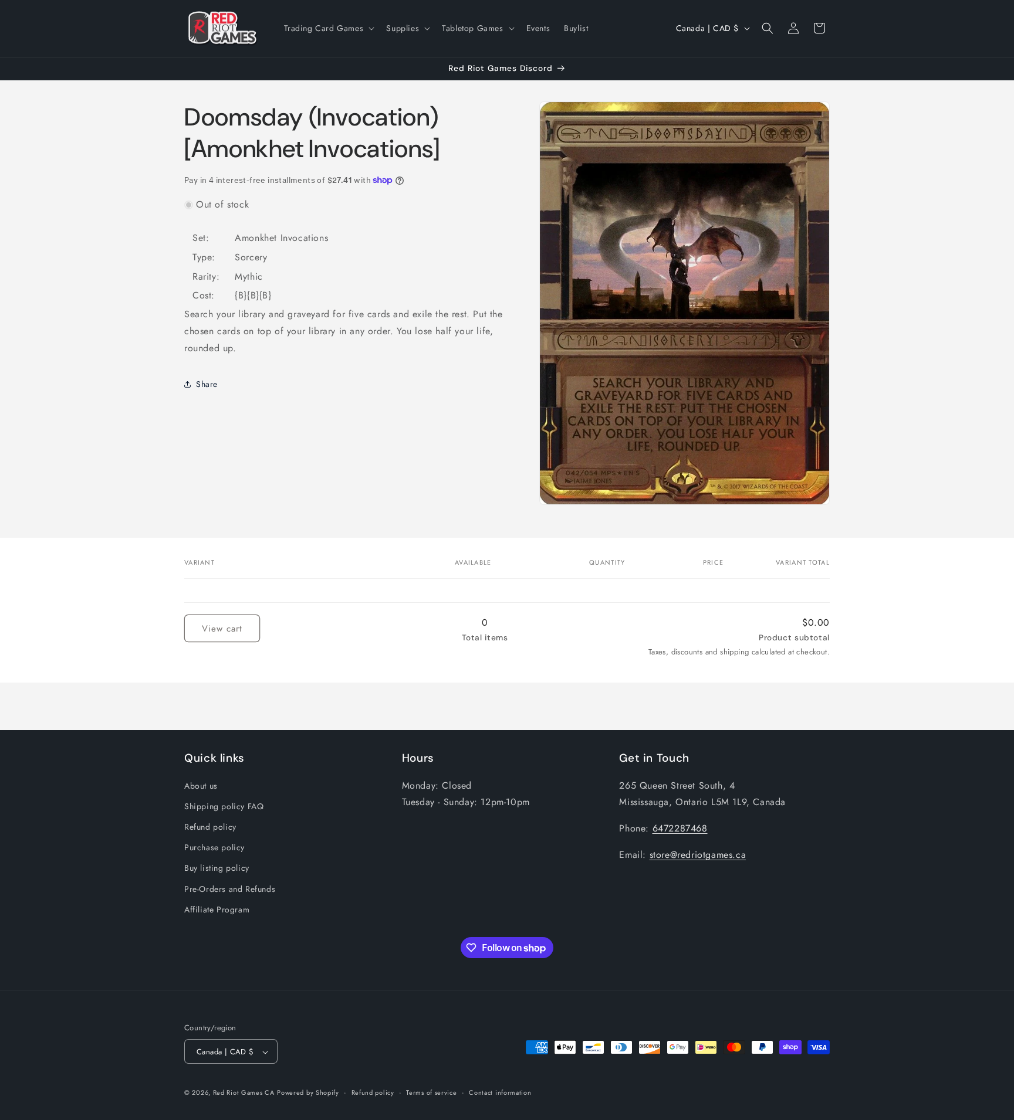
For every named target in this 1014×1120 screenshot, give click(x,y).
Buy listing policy (216, 868)
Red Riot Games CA (244, 1093)
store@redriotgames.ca (698, 854)
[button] (328, 28)
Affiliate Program (216, 909)
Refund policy (210, 826)
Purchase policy (214, 847)
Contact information (500, 1092)
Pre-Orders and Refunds (229, 888)
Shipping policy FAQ (223, 806)
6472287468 (680, 827)
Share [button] (207, 383)
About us (201, 785)
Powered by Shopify (308, 1093)
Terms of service (431, 1092)
